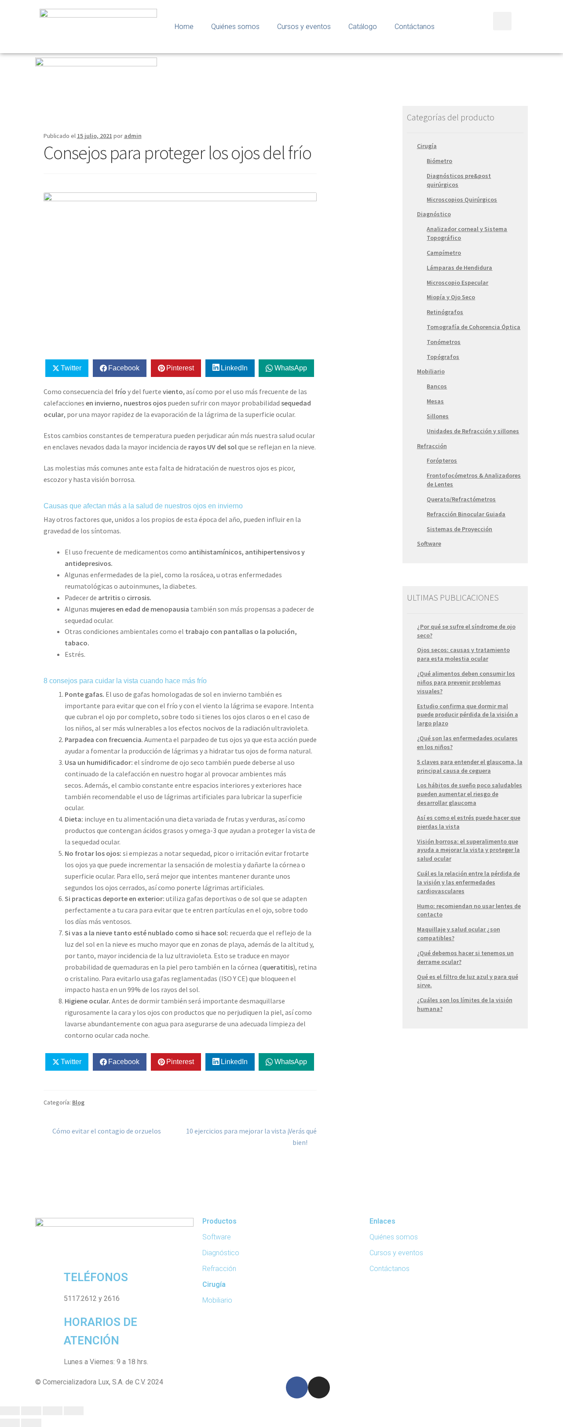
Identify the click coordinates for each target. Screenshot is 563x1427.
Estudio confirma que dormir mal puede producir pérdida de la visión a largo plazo (467, 715)
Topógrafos (443, 357)
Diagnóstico (434, 214)
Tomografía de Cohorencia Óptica (473, 327)
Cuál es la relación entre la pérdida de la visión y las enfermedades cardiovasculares (468, 882)
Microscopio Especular (457, 282)
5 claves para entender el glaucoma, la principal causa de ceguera (470, 766)
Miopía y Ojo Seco (451, 297)
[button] (502, 21)
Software (429, 543)
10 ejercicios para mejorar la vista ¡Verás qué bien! (251, 1136)
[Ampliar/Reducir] (74, 1410)
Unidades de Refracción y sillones (473, 431)
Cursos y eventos (304, 26)
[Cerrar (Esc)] (10, 1410)
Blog (78, 1102)
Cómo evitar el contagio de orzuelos (106, 1130)
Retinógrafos (445, 312)
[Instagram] (319, 1387)
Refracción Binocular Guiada (466, 514)
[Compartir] (31, 1410)
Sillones (438, 416)
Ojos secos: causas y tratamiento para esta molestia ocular (463, 654)
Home (184, 26)
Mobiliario (431, 371)
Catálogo (362, 26)
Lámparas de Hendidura (459, 268)
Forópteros (442, 460)
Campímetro (444, 253)
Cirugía (427, 146)
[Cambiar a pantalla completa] (52, 1410)
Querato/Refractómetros (461, 499)
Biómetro (439, 161)
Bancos (437, 386)
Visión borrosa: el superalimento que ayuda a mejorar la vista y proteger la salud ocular (468, 850)
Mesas (435, 401)
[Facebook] (297, 1387)
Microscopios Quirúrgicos (462, 199)
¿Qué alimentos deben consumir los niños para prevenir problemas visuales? (466, 682)
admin (133, 136)
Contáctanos (415, 26)
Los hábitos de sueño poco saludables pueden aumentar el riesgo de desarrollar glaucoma (469, 794)
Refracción (432, 446)
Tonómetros (444, 342)
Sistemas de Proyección (459, 529)
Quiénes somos (235, 26)
